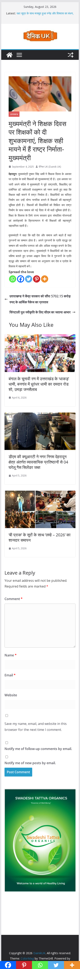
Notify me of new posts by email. (30, 763)
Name (11, 655)
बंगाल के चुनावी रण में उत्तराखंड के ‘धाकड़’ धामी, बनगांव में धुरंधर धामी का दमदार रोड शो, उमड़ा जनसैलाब (39, 384)
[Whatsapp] (12, 279)
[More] (44, 279)
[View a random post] (70, 55)
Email (10, 675)
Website (11, 695)
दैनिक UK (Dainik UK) (50, 166)
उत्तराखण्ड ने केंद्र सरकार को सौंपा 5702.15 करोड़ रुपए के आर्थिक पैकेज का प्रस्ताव (40, 299)
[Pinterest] (36, 279)
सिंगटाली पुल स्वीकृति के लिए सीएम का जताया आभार (40, 312)
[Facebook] (20, 279)
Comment (14, 599)
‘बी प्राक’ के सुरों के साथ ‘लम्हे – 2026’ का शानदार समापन (40, 537)
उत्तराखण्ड (14, 114)
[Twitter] (28, 279)
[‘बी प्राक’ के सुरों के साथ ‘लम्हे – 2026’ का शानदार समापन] (40, 493)
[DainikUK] (9, 55)
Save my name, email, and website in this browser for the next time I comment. (36, 726)
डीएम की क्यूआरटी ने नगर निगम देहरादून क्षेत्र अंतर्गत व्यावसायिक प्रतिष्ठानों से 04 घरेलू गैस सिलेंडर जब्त (38, 462)
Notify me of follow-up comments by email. (38, 748)
